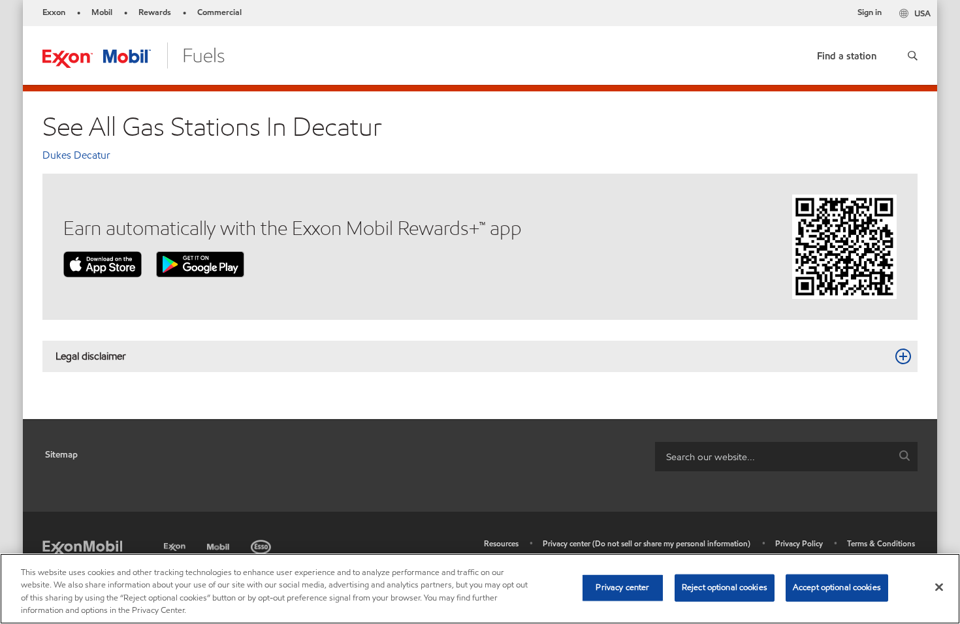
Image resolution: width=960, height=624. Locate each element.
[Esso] (262, 545)
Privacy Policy (799, 543)
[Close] (939, 586)
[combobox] (786, 456)
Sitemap (61, 454)
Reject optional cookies (724, 587)
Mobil (101, 12)
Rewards (154, 12)
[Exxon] (176, 545)
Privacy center (622, 587)
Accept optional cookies (837, 587)
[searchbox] (773, 456)
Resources (501, 543)
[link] (846, 53)
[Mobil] (219, 545)
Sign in (869, 12)
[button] (912, 55)
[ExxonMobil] (82, 546)
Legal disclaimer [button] (91, 356)
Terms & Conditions (881, 543)
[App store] (102, 263)
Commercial (219, 12)
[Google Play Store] (200, 263)
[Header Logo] (133, 54)
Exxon (53, 12)
